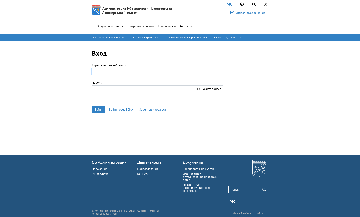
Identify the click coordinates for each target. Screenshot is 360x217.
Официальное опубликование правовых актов (200, 177)
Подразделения (147, 169)
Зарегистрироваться (152, 109)
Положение (99, 169)
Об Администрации (109, 162)
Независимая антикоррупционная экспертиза (196, 187)
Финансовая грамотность (146, 37)
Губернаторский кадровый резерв (188, 37)
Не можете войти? (209, 89)
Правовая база (166, 26)
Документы (193, 162)
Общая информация (110, 26)
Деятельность (149, 162)
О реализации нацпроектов (108, 37)
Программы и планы (140, 26)
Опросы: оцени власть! (227, 37)
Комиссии (143, 174)
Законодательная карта (198, 169)
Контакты (185, 26)
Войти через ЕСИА (121, 109)
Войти (99, 109)
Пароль (97, 82)
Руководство (100, 174)
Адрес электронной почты (109, 65)
